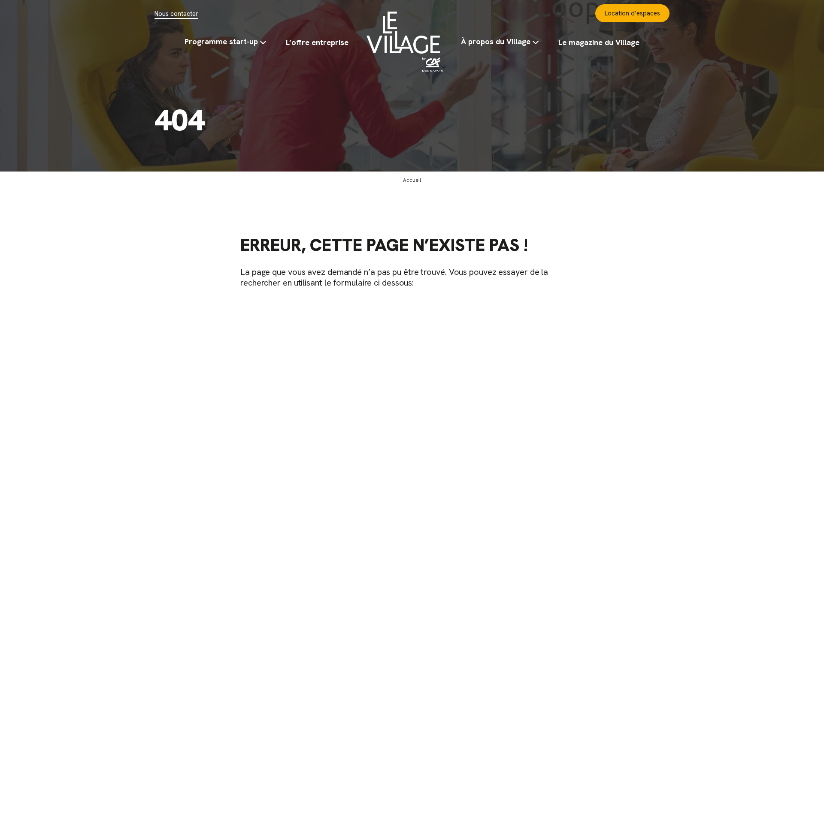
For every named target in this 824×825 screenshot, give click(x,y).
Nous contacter (176, 13)
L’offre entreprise (317, 42)
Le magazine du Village (598, 42)
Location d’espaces (632, 13)
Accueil (405, 42)
